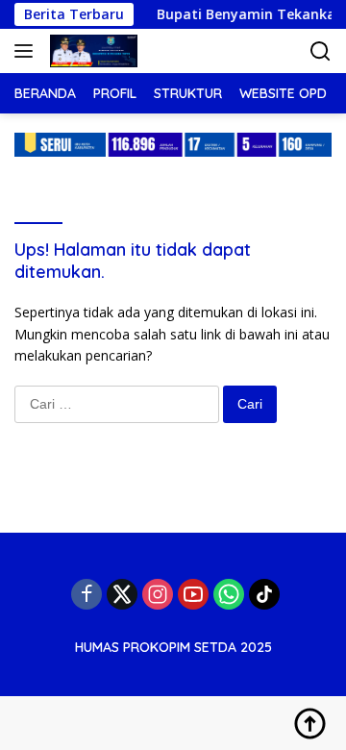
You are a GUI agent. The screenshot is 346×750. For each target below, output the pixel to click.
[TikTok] (264, 594)
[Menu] (27, 51)
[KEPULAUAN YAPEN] (91, 51)
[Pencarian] (320, 51)
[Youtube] (193, 594)
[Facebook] (86, 594)
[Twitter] (122, 594)
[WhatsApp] (228, 594)
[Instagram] (157, 594)
